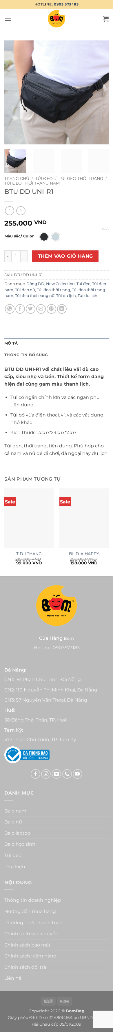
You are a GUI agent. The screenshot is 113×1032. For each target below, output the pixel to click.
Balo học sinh (19, 844)
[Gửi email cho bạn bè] (41, 309)
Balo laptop (17, 833)
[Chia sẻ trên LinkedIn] (62, 309)
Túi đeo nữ (25, 290)
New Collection (60, 284)
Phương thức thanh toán (33, 922)
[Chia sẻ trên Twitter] (30, 309)
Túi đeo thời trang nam (32, 183)
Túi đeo (44, 178)
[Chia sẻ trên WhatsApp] (9, 309)
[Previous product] (20, 210)
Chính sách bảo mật (27, 945)
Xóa (105, 229)
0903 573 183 (66, 4)
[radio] (44, 237)
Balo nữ (13, 822)
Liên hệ (12, 978)
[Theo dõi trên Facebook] (35, 774)
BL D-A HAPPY (84, 553)
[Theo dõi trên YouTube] (77, 774)
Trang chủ (16, 178)
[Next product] (9, 210)
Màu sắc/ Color (19, 236)
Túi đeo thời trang (81, 178)
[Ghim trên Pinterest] (51, 309)
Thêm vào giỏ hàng (65, 256)
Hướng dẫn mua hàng (30, 911)
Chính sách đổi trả (25, 967)
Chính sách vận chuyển (31, 933)
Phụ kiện (14, 866)
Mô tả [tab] (11, 343)
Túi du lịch (66, 295)
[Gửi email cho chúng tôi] (56, 774)
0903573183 (66, 647)
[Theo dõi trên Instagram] (46, 774)
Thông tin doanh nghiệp (32, 900)
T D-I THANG (29, 553)
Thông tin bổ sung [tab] (26, 355)
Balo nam (15, 811)
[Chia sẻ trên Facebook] (20, 309)
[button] (7, 19)
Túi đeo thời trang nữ (34, 295)
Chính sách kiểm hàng (30, 956)
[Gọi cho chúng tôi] (67, 774)
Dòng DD (35, 284)
